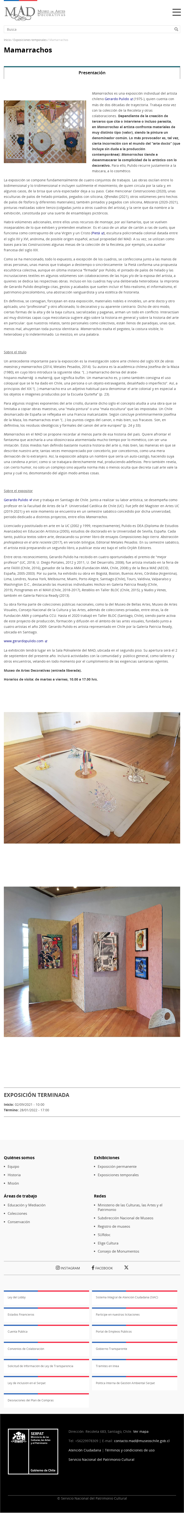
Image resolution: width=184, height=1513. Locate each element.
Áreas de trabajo (20, 1196)
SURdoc (104, 1234)
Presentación (92, 72)
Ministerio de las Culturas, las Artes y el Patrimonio (130, 1207)
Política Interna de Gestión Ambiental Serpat (125, 1383)
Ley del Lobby (17, 1297)
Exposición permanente (117, 1166)
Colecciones (17, 1213)
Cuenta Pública (18, 1331)
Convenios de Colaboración (26, 1349)
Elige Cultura (108, 1243)
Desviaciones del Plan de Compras (31, 1400)
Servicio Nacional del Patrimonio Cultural (101, 1459)
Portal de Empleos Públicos (114, 1331)
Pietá (96, 233)
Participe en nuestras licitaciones (118, 1314)
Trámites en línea (107, 1366)
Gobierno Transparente (111, 1349)
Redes (100, 1196)
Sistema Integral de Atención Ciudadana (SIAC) (127, 1297)
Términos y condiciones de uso (130, 1450)
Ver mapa (141, 1431)
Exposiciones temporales (118, 1175)
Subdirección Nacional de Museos (125, 1218)
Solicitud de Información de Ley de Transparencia (40, 1366)
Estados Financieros (21, 1314)
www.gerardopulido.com (23, 641)
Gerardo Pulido (117, 99)
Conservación (19, 1222)
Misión (13, 1183)
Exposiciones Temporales (30, 40)
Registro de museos (114, 1226)
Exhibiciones (106, 1157)
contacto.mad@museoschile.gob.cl (142, 1440)
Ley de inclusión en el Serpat (27, 1383)
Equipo (13, 1166)
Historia (14, 1175)
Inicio (7, 40)
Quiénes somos (19, 1157)
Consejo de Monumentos (118, 1251)
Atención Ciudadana (85, 1450)
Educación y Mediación (27, 1205)
